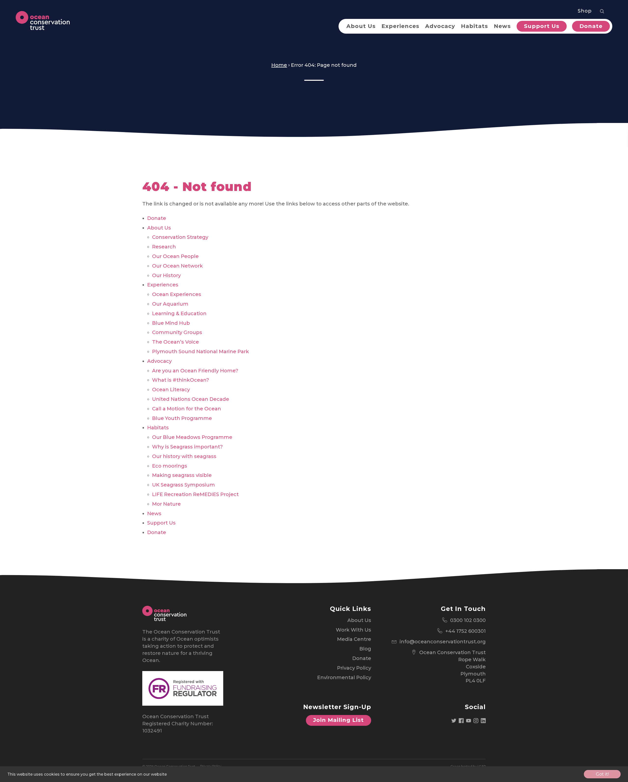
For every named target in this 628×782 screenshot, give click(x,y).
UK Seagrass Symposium (183, 485)
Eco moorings (169, 466)
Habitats (474, 26)
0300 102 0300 (468, 620)
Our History (166, 275)
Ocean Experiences (176, 294)
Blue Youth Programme (182, 418)
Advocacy (440, 26)
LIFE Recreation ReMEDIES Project (195, 494)
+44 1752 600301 (465, 631)
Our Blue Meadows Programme (192, 437)
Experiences (400, 26)
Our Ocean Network (177, 266)
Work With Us (353, 630)
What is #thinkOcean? (180, 380)
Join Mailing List (338, 720)
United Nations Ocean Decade (190, 399)
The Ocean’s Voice (175, 342)
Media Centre (354, 639)
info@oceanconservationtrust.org (443, 642)
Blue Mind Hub (171, 323)
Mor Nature (166, 504)
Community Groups (177, 332)
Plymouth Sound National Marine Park (200, 351)
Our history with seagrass (184, 456)
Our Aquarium (170, 304)
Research (164, 247)
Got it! (602, 774)
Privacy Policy (354, 668)
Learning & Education (179, 313)
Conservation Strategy (180, 237)
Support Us (541, 26)
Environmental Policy (344, 677)
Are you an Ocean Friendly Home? (195, 371)
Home (279, 65)
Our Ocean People (175, 256)
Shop (585, 11)
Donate (590, 26)
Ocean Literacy (171, 389)
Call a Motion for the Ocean (186, 409)
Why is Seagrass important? (187, 447)
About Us (361, 26)
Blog (365, 649)
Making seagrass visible (182, 475)
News (502, 26)
